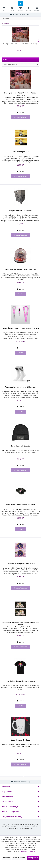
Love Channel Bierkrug (20, 740)
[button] (20, 3)
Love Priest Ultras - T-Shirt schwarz (20, 681)
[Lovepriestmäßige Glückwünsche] (20, 550)
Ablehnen (6, 858)
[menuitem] (4, 9)
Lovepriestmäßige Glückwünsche (20, 563)
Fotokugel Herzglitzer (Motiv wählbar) (20, 269)
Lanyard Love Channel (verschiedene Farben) (20, 328)
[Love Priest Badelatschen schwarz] (20, 491)
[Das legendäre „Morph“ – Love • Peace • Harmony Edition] (20, 34)
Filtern (7, 60)
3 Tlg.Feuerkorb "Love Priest (20, 210)
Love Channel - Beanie (20, 446)
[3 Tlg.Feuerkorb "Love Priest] (20, 197)
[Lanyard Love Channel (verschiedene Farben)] (20, 314)
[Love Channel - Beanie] (20, 432)
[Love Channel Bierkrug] (20, 726)
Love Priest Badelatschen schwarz (20, 505)
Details (20, 294)
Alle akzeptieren (19, 858)
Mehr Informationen (28, 851)
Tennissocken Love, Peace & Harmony (20, 387)
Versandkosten (34, 824)
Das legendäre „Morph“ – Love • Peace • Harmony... (20, 44)
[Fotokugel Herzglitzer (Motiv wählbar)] (20, 255)
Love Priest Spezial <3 (20, 152)
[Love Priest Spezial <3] (20, 138)
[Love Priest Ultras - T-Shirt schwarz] (20, 667)
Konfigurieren (33, 858)
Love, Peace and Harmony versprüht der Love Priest (20, 623)
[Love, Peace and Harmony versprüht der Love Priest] (20, 608)
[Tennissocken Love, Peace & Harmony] (20, 373)
